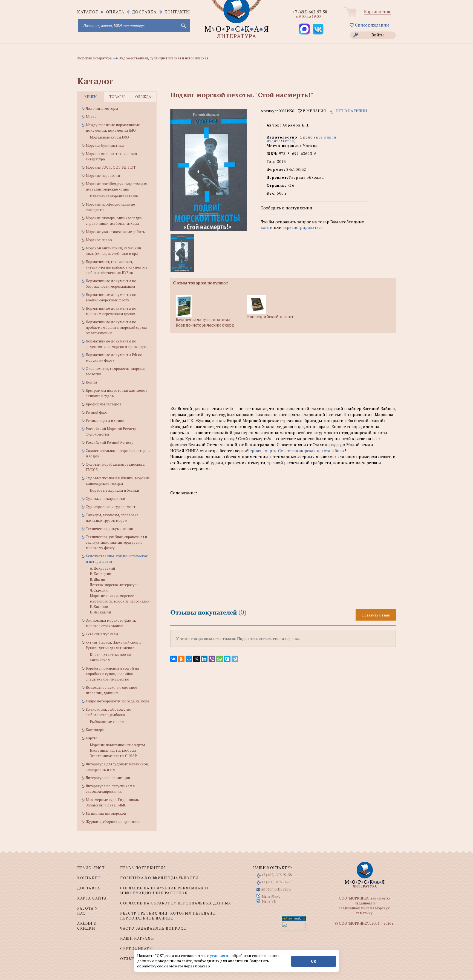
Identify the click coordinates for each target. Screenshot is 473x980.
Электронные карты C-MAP (113, 755)
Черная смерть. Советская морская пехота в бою (295, 450)
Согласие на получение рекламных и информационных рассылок (164, 890)
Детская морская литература (114, 584)
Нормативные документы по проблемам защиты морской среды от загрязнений (116, 327)
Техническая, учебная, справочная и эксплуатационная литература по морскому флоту (116, 542)
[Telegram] (235, 659)
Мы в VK (269, 901)
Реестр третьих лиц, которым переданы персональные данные (168, 916)
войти (267, 227)
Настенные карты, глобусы (113, 750)
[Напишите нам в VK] (318, 29)
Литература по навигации (108, 777)
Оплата (115, 12)
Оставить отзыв (376, 615)
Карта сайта (92, 898)
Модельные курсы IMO (109, 137)
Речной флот (97, 412)
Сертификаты (136, 948)
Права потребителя (143, 867)
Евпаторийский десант (270, 316)
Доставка (144, 12)
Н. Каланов (99, 606)
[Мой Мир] (189, 659)
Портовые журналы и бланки (114, 490)
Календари (95, 729)
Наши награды (137, 938)
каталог (87, 12)
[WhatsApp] (219, 659)
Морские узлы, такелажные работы (116, 231)
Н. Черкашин (100, 612)
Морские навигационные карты (117, 744)
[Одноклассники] (181, 659)
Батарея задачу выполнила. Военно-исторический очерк (205, 322)
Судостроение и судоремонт (110, 506)
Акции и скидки (87, 926)
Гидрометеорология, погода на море (117, 701)
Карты (91, 738)
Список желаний (371, 25)
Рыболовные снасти (107, 721)
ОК (313, 961)
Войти (377, 35)
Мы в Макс (271, 896)
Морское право (99, 239)
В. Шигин (97, 579)
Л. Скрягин (99, 590)
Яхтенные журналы (102, 634)
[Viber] (212, 659)
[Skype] (227, 659)
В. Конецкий (100, 573)
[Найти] (183, 25)
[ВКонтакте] (173, 659)
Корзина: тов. (377, 11)
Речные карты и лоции (105, 420)
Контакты (177, 12)
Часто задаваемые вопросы (153, 928)
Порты (91, 382)
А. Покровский (102, 568)
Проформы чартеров (104, 404)
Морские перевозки (103, 175)
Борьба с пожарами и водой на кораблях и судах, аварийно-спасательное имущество (112, 674)
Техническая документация (110, 528)
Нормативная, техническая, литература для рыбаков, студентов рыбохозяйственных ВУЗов (117, 267)
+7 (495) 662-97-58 (310, 12)
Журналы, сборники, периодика (113, 821)
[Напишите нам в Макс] (304, 29)
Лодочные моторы (102, 108)
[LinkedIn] (204, 659)
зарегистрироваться (303, 227)
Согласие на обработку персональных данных (175, 903)
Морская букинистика (105, 145)
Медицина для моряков (106, 813)
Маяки (91, 116)
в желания (314, 111)
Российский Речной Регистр (110, 442)
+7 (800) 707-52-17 (276, 882)
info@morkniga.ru (276, 889)
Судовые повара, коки (105, 498)
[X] (196, 659)
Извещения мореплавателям (114, 196)
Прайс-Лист (91, 867)
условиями (221, 955)
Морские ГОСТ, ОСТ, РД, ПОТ (111, 167)
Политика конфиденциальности (159, 877)
